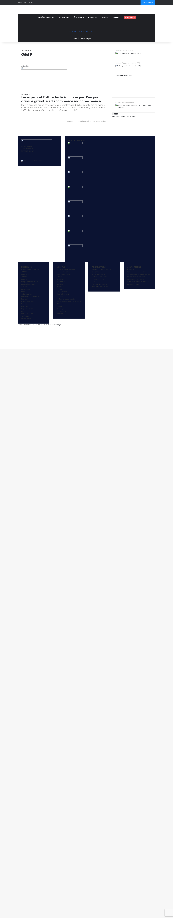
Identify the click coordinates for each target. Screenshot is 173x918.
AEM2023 (24, 277)
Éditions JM (79, 17)
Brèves (23, 291)
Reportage (60, 309)
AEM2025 (24, 272)
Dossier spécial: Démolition (31, 296)
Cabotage (60, 279)
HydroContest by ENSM (30, 269)
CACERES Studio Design (52, 325)
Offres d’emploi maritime (136, 277)
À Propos (130, 269)
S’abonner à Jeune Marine (101, 269)
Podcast (59, 306)
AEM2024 (24, 274)
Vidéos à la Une (27, 314)
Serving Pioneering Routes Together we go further (86, 121)
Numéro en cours (46, 17)
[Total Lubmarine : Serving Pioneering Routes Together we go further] (86, 128)
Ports (23, 311)
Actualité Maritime (28, 284)
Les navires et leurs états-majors (69, 301)
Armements (25, 289)
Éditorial (59, 289)
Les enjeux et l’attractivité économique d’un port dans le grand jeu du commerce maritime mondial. (62, 99)
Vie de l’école (26, 319)
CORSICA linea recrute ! (124, 102)
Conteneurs (61, 282)
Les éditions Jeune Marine (137, 272)
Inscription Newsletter (100, 287)
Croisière (60, 284)
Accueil (24, 50)
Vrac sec (60, 314)
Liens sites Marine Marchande (138, 282)
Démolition (60, 287)
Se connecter (97, 272)
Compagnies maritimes (135, 279)
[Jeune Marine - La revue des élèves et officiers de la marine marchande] (86, 9)
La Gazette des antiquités (66, 299)
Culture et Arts (26, 294)
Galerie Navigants (27, 301)
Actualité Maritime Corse (66, 269)
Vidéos (105, 17)
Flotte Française (62, 291)
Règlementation (27, 309)
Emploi (116, 17)
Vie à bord (25, 316)
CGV (93, 282)
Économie (24, 299)
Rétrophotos (61, 311)
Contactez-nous (98, 279)
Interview (24, 306)
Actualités (64, 17)
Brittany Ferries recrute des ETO (127, 63)
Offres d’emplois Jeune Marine (138, 274)
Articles (59, 277)
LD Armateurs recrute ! (124, 51)
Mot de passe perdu (99, 277)
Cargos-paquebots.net (29, 282)
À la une (24, 287)
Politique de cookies (99, 284)
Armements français (64, 274)
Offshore (60, 304)
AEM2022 (24, 279)
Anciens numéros (63, 272)
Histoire (24, 304)
